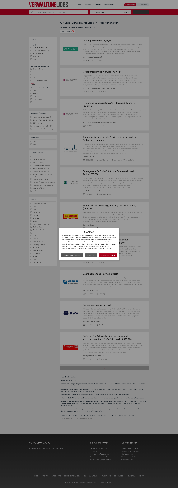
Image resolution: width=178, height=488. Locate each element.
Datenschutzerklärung (105, 248)
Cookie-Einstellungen (72, 255)
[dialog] (89, 244)
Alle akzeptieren (108, 255)
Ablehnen (91, 255)
